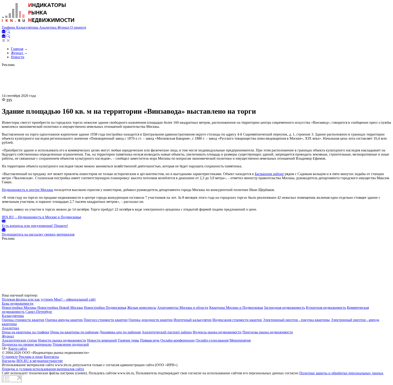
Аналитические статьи (19, 340)
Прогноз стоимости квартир (106, 320)
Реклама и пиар (31, 357)
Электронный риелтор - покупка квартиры (296, 320)
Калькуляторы (27, 27)
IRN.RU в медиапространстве (39, 361)
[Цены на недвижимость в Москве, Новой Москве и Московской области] (38, 23)
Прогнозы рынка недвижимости (267, 332)
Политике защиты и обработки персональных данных (341, 373)
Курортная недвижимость (326, 308)
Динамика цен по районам (120, 332)
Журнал (63, 27)
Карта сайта (17, 348)
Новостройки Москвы (19, 308)
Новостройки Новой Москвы (60, 308)
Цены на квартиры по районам (74, 332)
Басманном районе (269, 174)
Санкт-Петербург (38, 312)
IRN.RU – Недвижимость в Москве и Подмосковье (41, 217)
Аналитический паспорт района (167, 332)
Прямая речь (149, 340)
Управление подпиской (71, 344)
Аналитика (48, 27)
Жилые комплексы (141, 308)
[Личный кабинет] (4, 32)
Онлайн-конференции (177, 340)
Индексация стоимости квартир (237, 320)
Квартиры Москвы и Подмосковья (236, 308)
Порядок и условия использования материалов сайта (43, 369)
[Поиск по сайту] (8, 32)
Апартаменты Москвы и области (182, 308)
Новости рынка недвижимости (62, 340)
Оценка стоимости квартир (23, 320)
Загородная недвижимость (284, 308)
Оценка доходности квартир (150, 320)
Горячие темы (128, 340)
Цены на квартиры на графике (25, 332)
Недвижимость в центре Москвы (27, 190)
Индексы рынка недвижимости (217, 332)
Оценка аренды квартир (64, 320)
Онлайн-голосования (212, 340)
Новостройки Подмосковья (105, 308)
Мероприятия (240, 340)
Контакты (51, 357)
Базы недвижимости (17, 303)
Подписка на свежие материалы (27, 344)
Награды (8, 361)
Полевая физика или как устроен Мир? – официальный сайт (49, 299)
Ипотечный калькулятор (193, 320)
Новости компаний (102, 340)
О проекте (78, 27)
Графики (9, 27)
